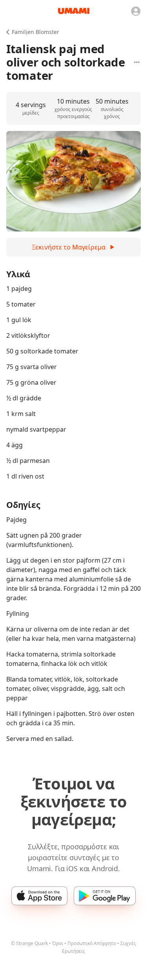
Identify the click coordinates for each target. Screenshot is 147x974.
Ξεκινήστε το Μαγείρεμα (68, 247)
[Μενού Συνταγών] (137, 62)
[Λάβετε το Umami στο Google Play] (104, 895)
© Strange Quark (29, 943)
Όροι (57, 943)
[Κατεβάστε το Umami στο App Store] (39, 895)
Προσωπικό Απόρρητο (91, 943)
